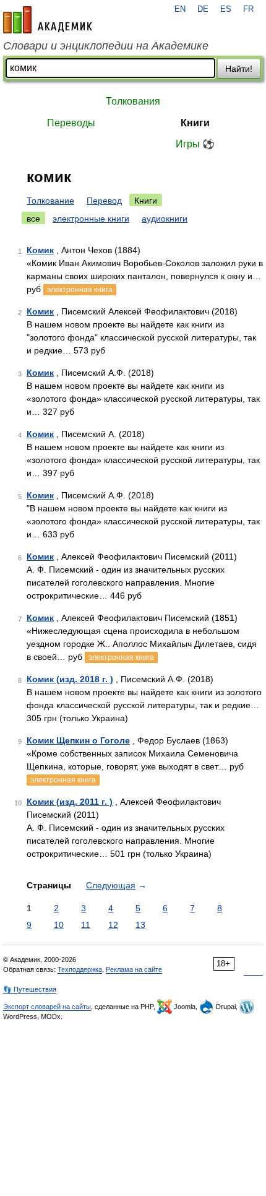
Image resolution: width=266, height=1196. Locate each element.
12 (113, 925)
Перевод (104, 201)
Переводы (71, 123)
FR (248, 9)
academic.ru (47, 19)
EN (180, 9)
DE (202, 9)
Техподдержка (80, 969)
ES (225, 9)
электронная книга (80, 289)
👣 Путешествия (29, 989)
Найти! (238, 69)
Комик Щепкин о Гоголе (78, 740)
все (33, 218)
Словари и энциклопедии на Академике (105, 46)
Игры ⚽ (195, 144)
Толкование (50, 201)
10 (59, 925)
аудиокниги (164, 218)
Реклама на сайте (134, 969)
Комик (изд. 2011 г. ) (70, 802)
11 (85, 925)
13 (140, 925)
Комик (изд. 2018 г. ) (70, 679)
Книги (195, 123)
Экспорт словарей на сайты (47, 1006)
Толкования (133, 101)
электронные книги (91, 218)
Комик (40, 250)
